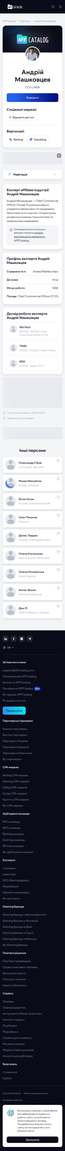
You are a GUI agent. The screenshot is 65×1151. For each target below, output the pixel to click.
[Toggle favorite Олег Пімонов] (58, 515)
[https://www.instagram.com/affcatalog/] (22, 639)
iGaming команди (14, 840)
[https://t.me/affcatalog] (30, 639)
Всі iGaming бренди (15, 945)
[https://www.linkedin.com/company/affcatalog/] (6, 639)
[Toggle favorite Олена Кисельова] (58, 551)
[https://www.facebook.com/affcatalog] (14, 639)
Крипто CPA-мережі (16, 799)
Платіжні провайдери (17, 961)
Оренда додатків (14, 1007)
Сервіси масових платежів (20, 967)
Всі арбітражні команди (18, 852)
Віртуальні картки (14, 973)
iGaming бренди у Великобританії (24, 914)
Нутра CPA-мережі (15, 793)
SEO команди (11, 827)
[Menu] (60, 7)
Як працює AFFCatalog (17, 694)
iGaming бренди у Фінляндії (20, 920)
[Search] (53, 6)
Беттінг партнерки (15, 735)
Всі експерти (11, 898)
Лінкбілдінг (10, 1025)
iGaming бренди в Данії (17, 926)
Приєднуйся (14, 710)
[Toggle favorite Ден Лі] (58, 606)
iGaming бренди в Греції (18, 932)
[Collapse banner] (59, 156)
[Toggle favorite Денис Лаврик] (58, 533)
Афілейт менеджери (16, 892)
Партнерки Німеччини (17, 753)
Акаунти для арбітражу (18, 1056)
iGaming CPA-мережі (16, 781)
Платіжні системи (14, 979)
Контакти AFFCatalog (16, 682)
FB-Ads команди (13, 846)
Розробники (10, 1031)
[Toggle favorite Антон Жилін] (58, 588)
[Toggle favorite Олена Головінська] (58, 569)
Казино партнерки (15, 728)
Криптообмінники (14, 985)
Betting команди (13, 833)
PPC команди (11, 821)
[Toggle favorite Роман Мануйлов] (58, 479)
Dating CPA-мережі (15, 787)
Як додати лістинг (14, 700)
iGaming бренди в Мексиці (20, 938)
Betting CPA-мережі (15, 775)
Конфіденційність (13, 1100)
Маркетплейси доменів (18, 1050)
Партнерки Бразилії (16, 747)
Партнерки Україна (15, 741)
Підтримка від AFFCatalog (19, 676)
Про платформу (12, 1093)
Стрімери (9, 868)
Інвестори (9, 874)
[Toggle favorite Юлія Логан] (58, 497)
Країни (7, 1078)
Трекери (8, 1001)
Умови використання (36, 1093)
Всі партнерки (12, 759)
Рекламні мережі (14, 1043)
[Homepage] (15, 7)
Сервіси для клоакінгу (17, 1037)
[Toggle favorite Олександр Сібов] (58, 460)
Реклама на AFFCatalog (21, 688)
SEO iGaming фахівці (16, 880)
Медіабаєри (10, 886)
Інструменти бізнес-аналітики (22, 1013)
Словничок (10, 1072)
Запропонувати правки (20, 418)
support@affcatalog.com (18, 670)
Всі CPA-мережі (13, 805)
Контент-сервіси (14, 1019)
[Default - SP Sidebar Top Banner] (32, 158)
